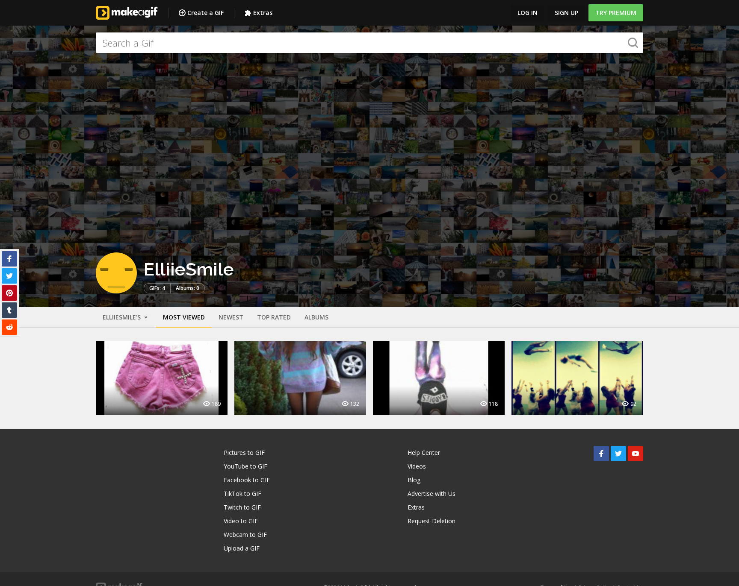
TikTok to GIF (242, 493)
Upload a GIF (242, 548)
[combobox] (369, 42)
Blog (414, 480)
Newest (231, 317)
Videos (417, 466)
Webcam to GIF (245, 534)
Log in (527, 13)
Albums (316, 317)
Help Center (424, 452)
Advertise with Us (431, 493)
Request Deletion (431, 521)
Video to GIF (241, 521)
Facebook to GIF (247, 480)
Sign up (566, 13)
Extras (262, 13)
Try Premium (615, 13)
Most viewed (184, 317)
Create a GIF (205, 13)
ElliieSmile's (122, 317)
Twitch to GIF (242, 507)
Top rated (274, 317)
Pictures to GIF (244, 452)
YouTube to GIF (245, 466)
